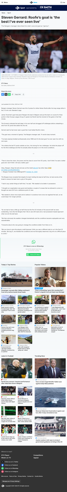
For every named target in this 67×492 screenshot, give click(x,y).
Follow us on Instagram (11, 471)
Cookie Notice (39, 476)
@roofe (35, 168)
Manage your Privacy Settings (11, 481)
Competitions (38, 455)
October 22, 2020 (31, 172)
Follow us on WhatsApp (11, 468)
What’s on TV (6, 458)
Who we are (4, 476)
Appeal (36, 458)
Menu (6, 2)
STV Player (5, 455)
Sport (9, 13)
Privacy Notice (22, 476)
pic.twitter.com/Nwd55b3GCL (10, 170)
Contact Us (30, 476)
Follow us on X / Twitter (11, 461)
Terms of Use (13, 476)
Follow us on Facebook (11, 465)
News (3, 13)
